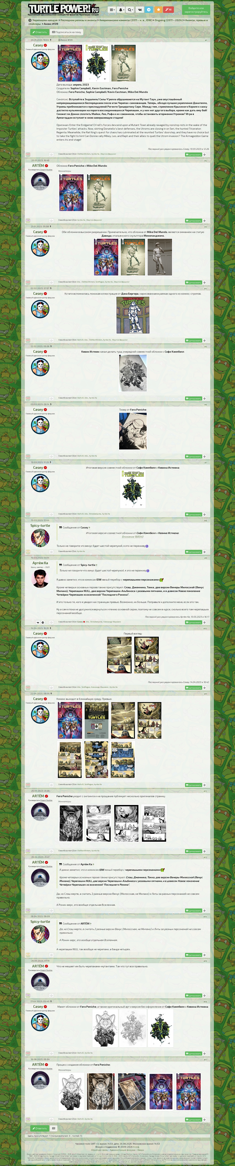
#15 (205, 961)
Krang (136, 1146)
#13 (205, 857)
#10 (205, 628)
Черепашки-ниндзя (44, 20)
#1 (206, 40)
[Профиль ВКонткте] (38, 622)
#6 (205, 404)
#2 (205, 160)
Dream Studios (46, 169)
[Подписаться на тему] (53, 1128)
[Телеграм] (43, 622)
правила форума (123, 1160)
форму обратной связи (158, 1162)
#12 (205, 791)
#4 (205, 288)
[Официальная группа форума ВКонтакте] (140, 9)
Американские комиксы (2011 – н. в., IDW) (125, 20)
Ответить (41, 32)
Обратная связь (99, 1150)
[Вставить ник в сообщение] (205, 155)
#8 (205, 520)
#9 (205, 558)
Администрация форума (122, 1150)
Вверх (141, 1150)
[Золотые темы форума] (158, 9)
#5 (205, 346)
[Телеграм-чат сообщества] (149, 9)
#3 (205, 226)
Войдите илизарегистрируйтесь (196, 9)
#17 (205, 1059)
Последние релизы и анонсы (79, 20)
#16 (205, 1001)
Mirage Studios (102, 1156)
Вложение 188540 (132, 536)
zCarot (98, 1154)
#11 (205, 693)
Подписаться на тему (68, 32)
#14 (205, 916)
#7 (206, 462)
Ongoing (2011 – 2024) (169, 20)
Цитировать (194, 154)
